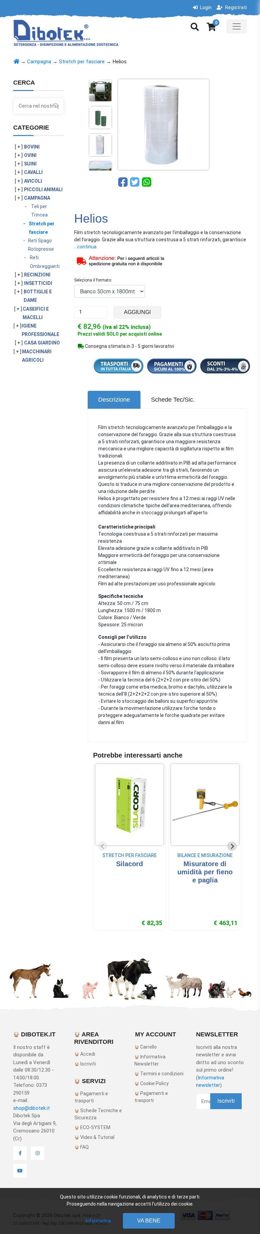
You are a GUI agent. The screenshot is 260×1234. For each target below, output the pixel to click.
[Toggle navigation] (236, 26)
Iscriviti (87, 1064)
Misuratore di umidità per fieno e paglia (205, 872)
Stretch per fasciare (82, 62)
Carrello (148, 1047)
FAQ (84, 1147)
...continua (85, 246)
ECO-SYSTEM (94, 1127)
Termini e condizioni (161, 1073)
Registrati (235, 7)
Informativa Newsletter (150, 1060)
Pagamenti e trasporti (91, 1097)
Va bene (148, 1221)
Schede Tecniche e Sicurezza (98, 1114)
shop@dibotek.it (31, 1108)
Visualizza (129, 877)
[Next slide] (232, 846)
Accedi (87, 1054)
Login (205, 7)
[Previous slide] (102, 846)
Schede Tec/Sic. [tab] (173, 399)
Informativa (98, 1221)
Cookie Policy (154, 1083)
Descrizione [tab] (114, 399)
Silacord (129, 864)
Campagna (39, 62)
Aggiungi (137, 312)
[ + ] (19, 147)
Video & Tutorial (96, 1137)
